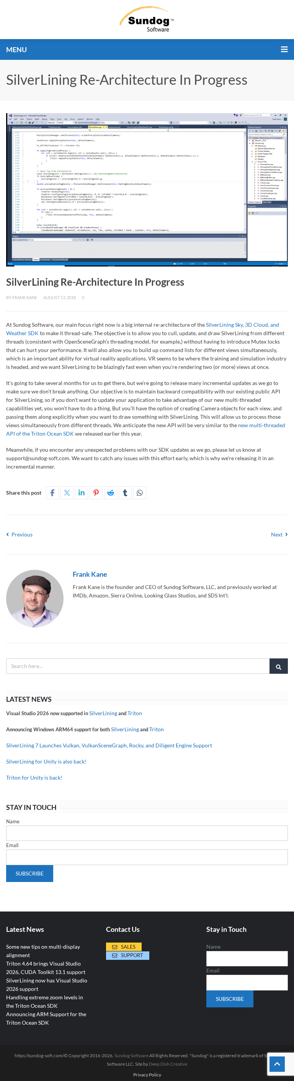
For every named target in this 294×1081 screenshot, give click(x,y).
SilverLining (103, 713)
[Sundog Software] (147, 19)
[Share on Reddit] (111, 493)
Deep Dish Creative (168, 1064)
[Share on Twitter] (67, 493)
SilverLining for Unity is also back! (46, 761)
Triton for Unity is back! (34, 777)
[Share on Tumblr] (125, 493)
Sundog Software (131, 1055)
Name (13, 821)
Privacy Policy (147, 1075)
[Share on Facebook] (52, 493)
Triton (134, 713)
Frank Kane (24, 297)
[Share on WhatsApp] (140, 493)
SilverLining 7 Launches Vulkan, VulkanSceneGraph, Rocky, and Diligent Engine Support (109, 745)
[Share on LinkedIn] (81, 493)
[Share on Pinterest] (96, 493)
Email (12, 845)
